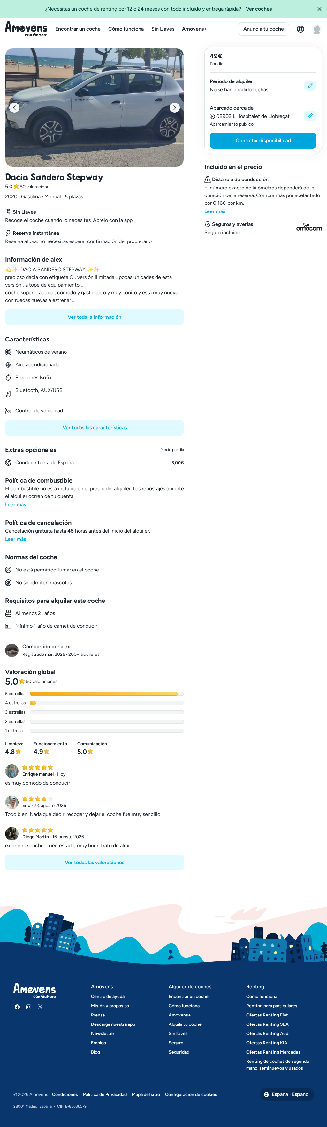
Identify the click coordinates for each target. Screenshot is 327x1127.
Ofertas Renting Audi (268, 1033)
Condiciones (65, 1094)
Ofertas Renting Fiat (267, 1015)
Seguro (176, 1043)
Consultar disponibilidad (263, 140)
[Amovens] (26, 29)
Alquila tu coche (185, 1024)
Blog (95, 1052)
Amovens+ (194, 29)
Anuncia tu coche (263, 29)
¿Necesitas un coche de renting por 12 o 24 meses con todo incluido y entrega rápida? (158, 9)
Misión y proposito (110, 1005)
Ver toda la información (94, 317)
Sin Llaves (162, 29)
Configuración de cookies (191, 1094)
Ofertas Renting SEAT (268, 1024)
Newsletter (102, 1033)
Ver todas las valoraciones (94, 862)
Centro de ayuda (108, 996)
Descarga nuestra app (113, 1024)
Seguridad (179, 1052)
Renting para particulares (271, 1005)
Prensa (98, 1015)
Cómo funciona (126, 29)
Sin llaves (178, 1033)
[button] (319, 9)
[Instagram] (29, 1007)
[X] (40, 1007)
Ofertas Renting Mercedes (273, 1052)
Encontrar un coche (78, 29)
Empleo (98, 1043)
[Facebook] (17, 1007)
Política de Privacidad (105, 1094)
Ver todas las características (95, 428)
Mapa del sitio (146, 1094)
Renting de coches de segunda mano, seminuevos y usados (277, 1065)
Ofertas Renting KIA (266, 1043)
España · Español (291, 1094)
